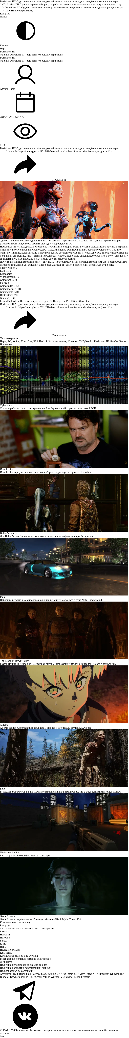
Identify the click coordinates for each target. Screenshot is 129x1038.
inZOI (76, 973)
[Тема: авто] (26, 30)
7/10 (8, 270)
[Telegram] (64, 991)
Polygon (4, 282)
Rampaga (5, 13)
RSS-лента (6, 952)
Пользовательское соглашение (17, 970)
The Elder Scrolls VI (35, 976)
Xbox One (26, 341)
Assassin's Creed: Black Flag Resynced (21, 973)
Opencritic (91, 249)
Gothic (69, 973)
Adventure (60, 341)
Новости (73, 341)
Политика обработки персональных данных (25, 967)
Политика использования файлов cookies (23, 964)
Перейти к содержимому (19, 10)
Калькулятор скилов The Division (19, 955)
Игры (3, 48)
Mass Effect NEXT (89, 973)
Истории (5, 937)
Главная (4, 45)
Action (15, 341)
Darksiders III (7, 51)
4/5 (14, 298)
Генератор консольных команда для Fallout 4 (25, 958)
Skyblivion (114, 973)
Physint (104, 973)
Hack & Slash (46, 341)
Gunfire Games (118, 341)
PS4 (35, 341)
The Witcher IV (54, 976)
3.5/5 (16, 285)
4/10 (14, 279)
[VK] (64, 1016)
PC (9, 341)
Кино (3, 943)
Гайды (3, 940)
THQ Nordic (86, 341)
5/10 (16, 276)
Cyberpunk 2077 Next (54, 973)
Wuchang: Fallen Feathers (76, 976)
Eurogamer (6, 273)
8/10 (19, 288)
